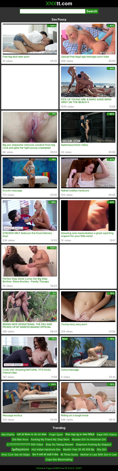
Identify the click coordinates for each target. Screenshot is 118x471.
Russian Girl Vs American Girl (89, 439)
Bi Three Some (69, 454)
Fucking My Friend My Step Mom (50, 439)
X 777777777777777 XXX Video (25, 444)
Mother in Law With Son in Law (99, 454)
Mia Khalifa (8, 434)
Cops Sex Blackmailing (59, 459)
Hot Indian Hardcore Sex (46, 449)
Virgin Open (56, 434)
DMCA (58, 468)
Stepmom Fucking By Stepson (93, 444)
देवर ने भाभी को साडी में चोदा (45, 454)
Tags (49, 468)
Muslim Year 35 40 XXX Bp (78, 449)
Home (40, 468)
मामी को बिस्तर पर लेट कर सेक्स (31, 434)
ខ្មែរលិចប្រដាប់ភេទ (20, 449)
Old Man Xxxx (20, 439)
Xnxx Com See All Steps (16, 454)
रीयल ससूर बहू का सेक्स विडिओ (79, 434)
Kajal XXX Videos (107, 434)
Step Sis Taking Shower (59, 444)
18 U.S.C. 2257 (73, 468)
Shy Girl (101, 449)
